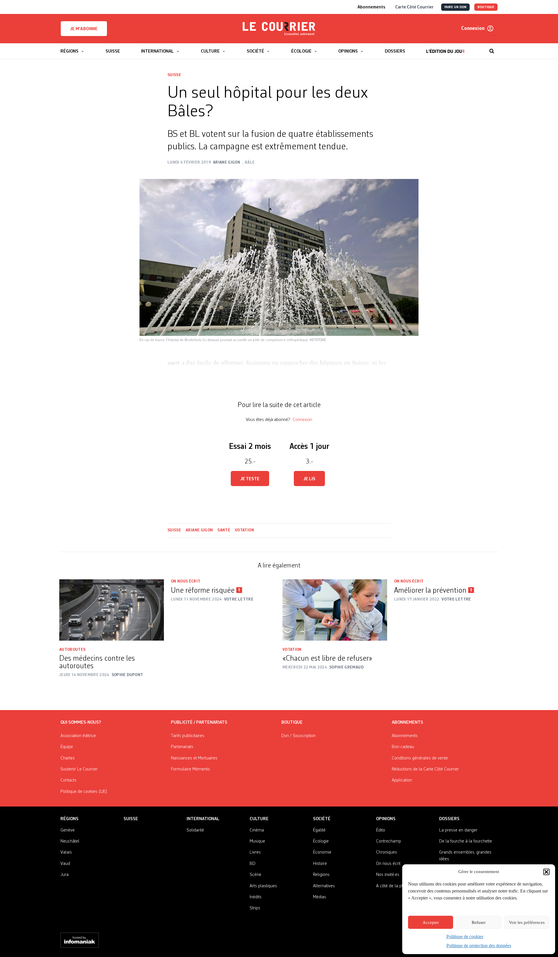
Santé (223, 530)
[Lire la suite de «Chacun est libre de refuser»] (334, 609)
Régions (69, 819)
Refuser (479, 922)
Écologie (321, 841)
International (203, 819)
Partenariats (182, 747)
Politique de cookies (464, 936)
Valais (66, 852)
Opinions (386, 819)
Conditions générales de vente (420, 758)
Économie (322, 852)
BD (252, 863)
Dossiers (449, 819)
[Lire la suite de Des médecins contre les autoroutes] (111, 609)
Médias (319, 897)
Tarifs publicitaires (187, 736)
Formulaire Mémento (190, 769)
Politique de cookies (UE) (83, 791)
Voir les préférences (527, 922)
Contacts (68, 780)
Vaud (65, 863)
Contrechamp (388, 841)
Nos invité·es (387, 874)
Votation (244, 530)
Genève (67, 830)
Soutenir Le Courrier (79, 769)
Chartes (67, 758)
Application (402, 780)
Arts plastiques (263, 886)
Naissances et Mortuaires (194, 758)
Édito (380, 830)
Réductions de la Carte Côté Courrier (425, 769)
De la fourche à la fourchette (465, 841)
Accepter (431, 922)
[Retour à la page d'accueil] (279, 29)
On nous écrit (186, 581)
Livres (255, 852)
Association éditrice (78, 736)
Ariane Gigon (199, 530)
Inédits (256, 897)
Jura (64, 874)
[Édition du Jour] (445, 48)
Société (321, 819)
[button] (546, 872)
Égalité (319, 830)
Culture (259, 819)
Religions (321, 874)
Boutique (292, 722)
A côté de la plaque (394, 886)
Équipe (66, 747)
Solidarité (195, 830)
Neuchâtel (69, 841)
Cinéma (257, 830)
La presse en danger (458, 830)
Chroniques (386, 852)
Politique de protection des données (478, 945)
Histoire (320, 863)
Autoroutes (72, 650)
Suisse (174, 75)
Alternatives (324, 886)
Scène (255, 874)
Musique (257, 841)
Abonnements (405, 736)
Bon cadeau (403, 747)
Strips (255, 908)
